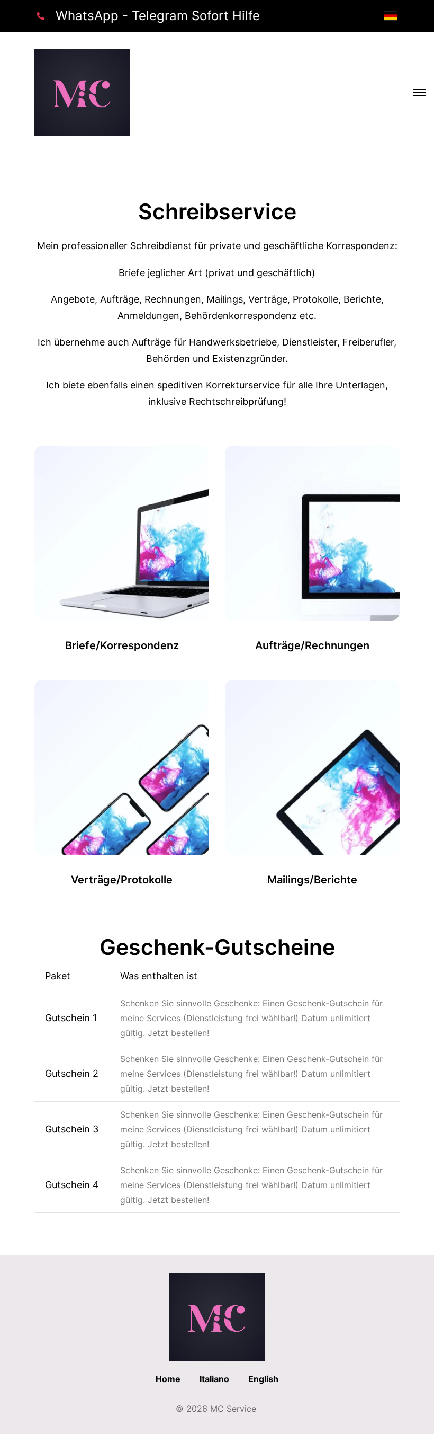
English (263, 1379)
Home (168, 1379)
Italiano (214, 1379)
